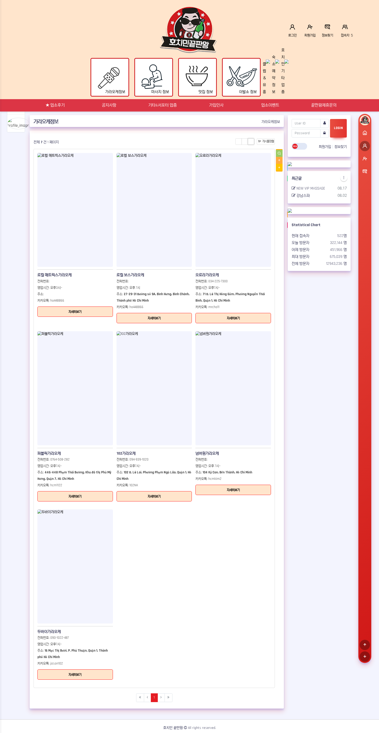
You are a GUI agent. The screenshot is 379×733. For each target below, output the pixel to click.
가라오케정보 (270, 122)
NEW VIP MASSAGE (310, 188)
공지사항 (109, 105)
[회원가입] (364, 158)
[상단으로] (364, 644)
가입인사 (216, 105)
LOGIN (338, 128)
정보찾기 (340, 146)
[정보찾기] (364, 171)
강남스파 (302, 195)
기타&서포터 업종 (162, 105)
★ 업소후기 (55, 105)
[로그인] (364, 146)
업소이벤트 (270, 105)
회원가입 (325, 146)
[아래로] (364, 656)
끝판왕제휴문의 (323, 105)
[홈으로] (364, 133)
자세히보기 (75, 312)
